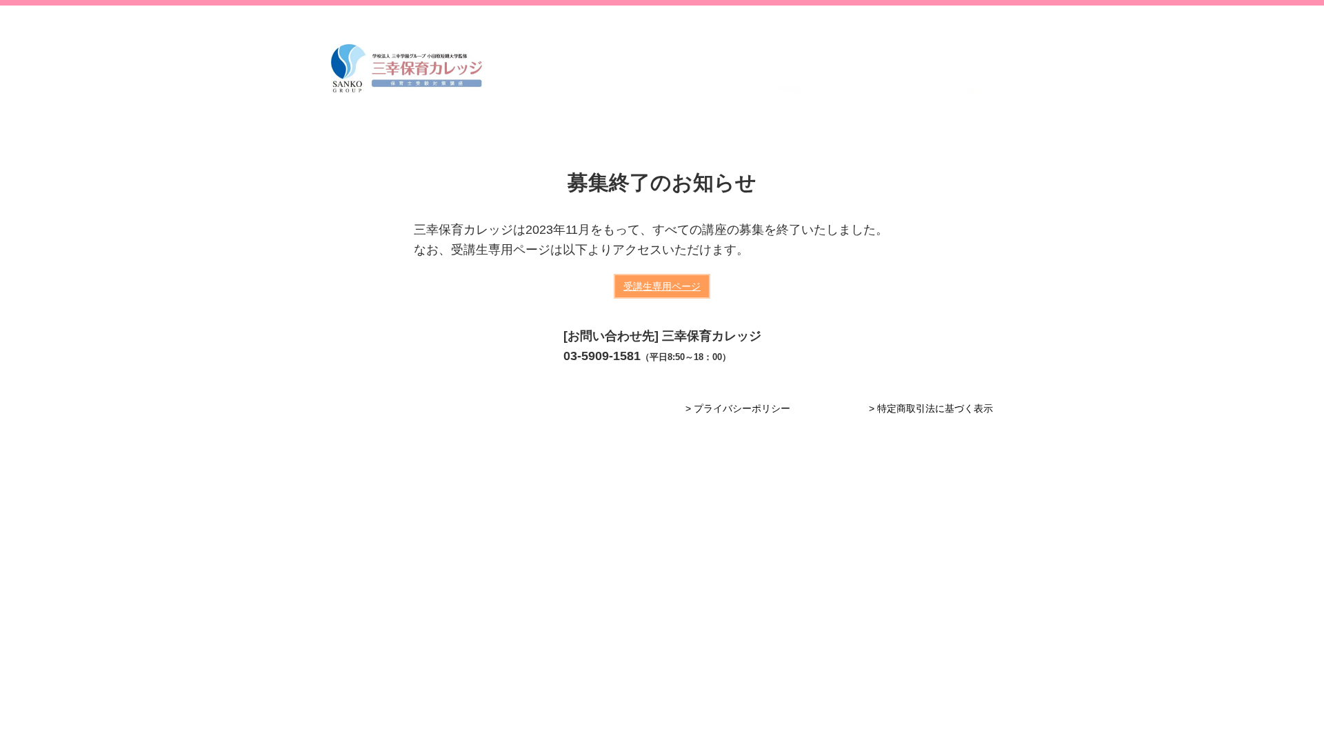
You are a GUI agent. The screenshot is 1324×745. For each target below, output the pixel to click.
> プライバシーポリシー (737, 408)
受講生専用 (662, 286)
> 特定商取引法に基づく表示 (931, 408)
